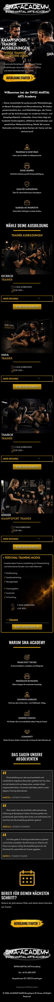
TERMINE (13, 620)
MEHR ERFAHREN (10, 298)
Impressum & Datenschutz (27, 987)
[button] (27, 298)
